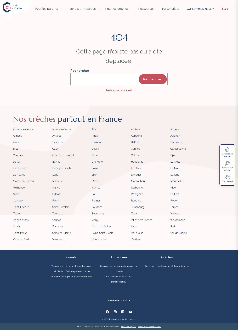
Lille (94, 174)
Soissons (97, 207)
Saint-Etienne (21, 207)
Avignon (175, 135)
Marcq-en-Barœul (23, 181)
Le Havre (136, 168)
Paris (173, 226)
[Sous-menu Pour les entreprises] (99, 9)
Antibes (56, 135)
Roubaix (136, 200)
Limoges (136, 174)
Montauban (138, 181)
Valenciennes (21, 220)
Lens (55, 174)
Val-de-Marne (178, 233)
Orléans (57, 194)
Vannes (56, 220)
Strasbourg (137, 207)
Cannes (135, 148)
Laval (95, 168)
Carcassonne (178, 148)
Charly (17, 226)
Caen (55, 148)
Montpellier (177, 181)
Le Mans (175, 168)
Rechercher (79, 71)
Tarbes (174, 207)
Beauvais (97, 142)
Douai (16, 161)
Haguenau (137, 161)
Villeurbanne (99, 239)
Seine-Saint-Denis (102, 233)
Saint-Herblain (60, 207)
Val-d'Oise (137, 233)
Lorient (174, 174)
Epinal (56, 161)
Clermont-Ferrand (63, 155)
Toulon (17, 213)
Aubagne (136, 135)
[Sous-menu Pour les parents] (61, 9)
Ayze (16, 142)
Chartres (18, 155)
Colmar (135, 155)
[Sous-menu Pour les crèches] (131, 9)
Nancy (56, 187)
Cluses (96, 155)
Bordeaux (176, 142)
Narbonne (137, 187)
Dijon (173, 155)
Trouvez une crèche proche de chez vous (71, 266)
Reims (56, 200)
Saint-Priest (20, 233)
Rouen (174, 200)
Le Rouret (19, 174)
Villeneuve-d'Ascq (142, 220)
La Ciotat (175, 161)
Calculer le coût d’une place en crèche (71, 271)
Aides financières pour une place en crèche (71, 276)
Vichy (95, 220)
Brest (16, 148)
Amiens (135, 129)
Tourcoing (98, 213)
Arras (95, 135)
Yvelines (136, 239)
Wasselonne (177, 220)
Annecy (17, 135)
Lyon (134, 226)
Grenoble (97, 161)
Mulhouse (19, 187)
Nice (173, 187)
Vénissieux (58, 239)
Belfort (135, 142)
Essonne (57, 226)
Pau (94, 194)
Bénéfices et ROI (119, 282)
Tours (134, 213)
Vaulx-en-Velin (21, 239)
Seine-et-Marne (61, 233)
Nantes (96, 187)
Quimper (18, 200)
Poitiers (174, 194)
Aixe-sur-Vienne (61, 129)
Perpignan (137, 194)
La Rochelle (20, 168)
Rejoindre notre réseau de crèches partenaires (167, 266)
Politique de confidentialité (149, 326)
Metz (95, 181)
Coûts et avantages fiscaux (119, 276)
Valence (175, 213)
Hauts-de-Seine (101, 226)
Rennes (96, 200)
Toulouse (57, 213)
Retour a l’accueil (119, 90)
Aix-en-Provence (23, 129)
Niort (16, 194)
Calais (95, 148)
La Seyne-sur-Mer (63, 168)
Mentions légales (128, 326)
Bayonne (57, 142)
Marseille (57, 181)
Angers (174, 129)
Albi (94, 129)
